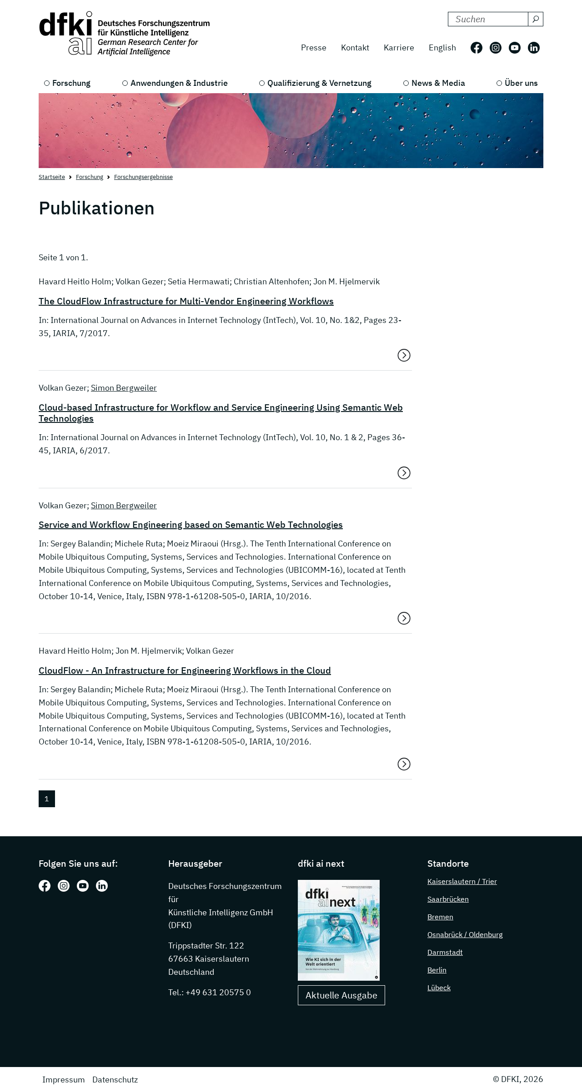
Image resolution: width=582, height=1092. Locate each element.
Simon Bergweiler (124, 387)
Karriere (399, 47)
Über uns (521, 83)
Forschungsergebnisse (143, 177)
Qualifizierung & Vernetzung (319, 83)
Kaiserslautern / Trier (462, 881)
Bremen (440, 916)
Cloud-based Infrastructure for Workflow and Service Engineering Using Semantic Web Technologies (221, 413)
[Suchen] (535, 19)
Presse (313, 47)
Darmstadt (445, 952)
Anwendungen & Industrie (179, 83)
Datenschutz (115, 1079)
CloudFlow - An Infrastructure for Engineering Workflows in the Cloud (185, 670)
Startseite (52, 177)
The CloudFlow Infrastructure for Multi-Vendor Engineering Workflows (186, 301)
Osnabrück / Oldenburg (464, 934)
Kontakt (355, 47)
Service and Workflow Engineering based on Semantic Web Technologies (191, 524)
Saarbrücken (448, 898)
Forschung (71, 83)
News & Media (438, 83)
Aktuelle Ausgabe (341, 995)
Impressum (63, 1079)
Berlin (437, 969)
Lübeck (439, 987)
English (442, 47)
